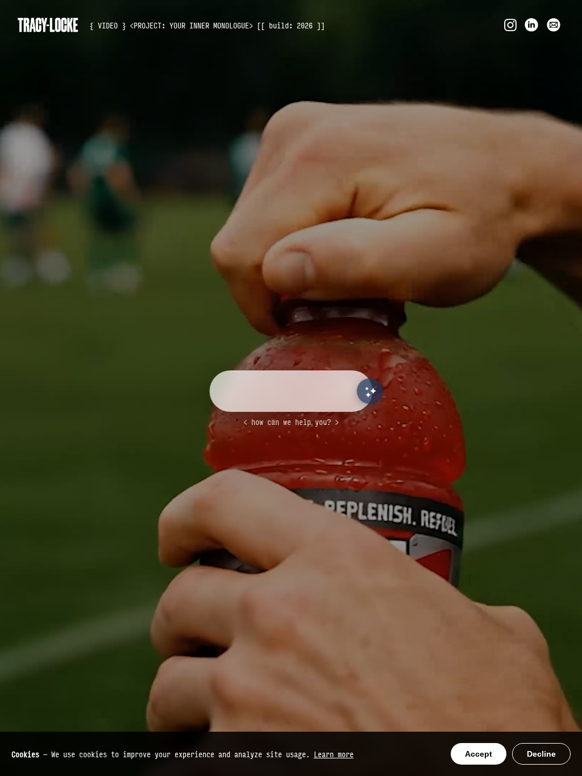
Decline (541, 753)
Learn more (334, 754)
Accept (478, 753)
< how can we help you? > (291, 421)
